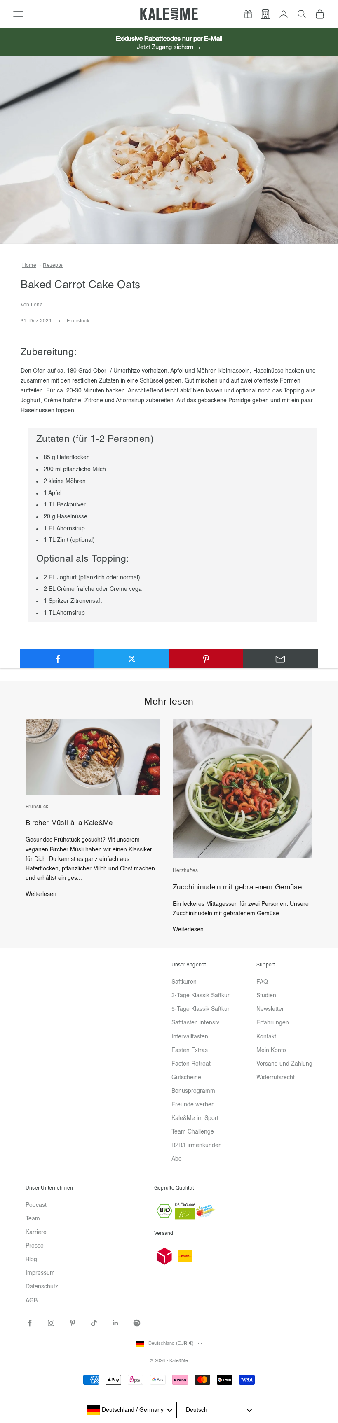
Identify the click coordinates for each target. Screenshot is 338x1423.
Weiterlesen (41, 894)
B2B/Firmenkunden (196, 1145)
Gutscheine (186, 1077)
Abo (176, 1159)
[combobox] (129, 1410)
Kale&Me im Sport (194, 1118)
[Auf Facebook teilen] (57, 659)
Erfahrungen (272, 1023)
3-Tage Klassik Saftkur (200, 995)
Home (29, 265)
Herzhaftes (185, 870)
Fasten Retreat (191, 1064)
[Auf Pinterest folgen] (72, 1323)
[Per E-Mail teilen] (280, 659)
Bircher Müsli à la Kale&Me (69, 823)
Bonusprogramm (193, 1091)
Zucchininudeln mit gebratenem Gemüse (237, 887)
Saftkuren (184, 982)
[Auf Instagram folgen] (51, 1323)
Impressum (40, 1273)
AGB (32, 1301)
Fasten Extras (189, 1050)
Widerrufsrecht (275, 1077)
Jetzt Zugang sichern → (169, 47)
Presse (35, 1246)
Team (33, 1219)
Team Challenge (192, 1132)
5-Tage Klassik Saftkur (200, 1009)
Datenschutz (42, 1287)
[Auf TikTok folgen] (94, 1323)
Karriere (36, 1232)
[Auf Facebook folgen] (30, 1323)
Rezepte (53, 265)
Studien (266, 995)
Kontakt (266, 1037)
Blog (31, 1259)
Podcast (36, 1205)
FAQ (262, 982)
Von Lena (32, 305)
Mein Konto (271, 1050)
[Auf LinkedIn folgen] (115, 1323)
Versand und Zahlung (284, 1064)
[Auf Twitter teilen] (132, 659)
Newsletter (270, 1009)
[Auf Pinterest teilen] (206, 659)
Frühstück (78, 321)
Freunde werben (193, 1105)
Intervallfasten (189, 1037)
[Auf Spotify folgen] (137, 1323)
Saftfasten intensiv (195, 1023)
